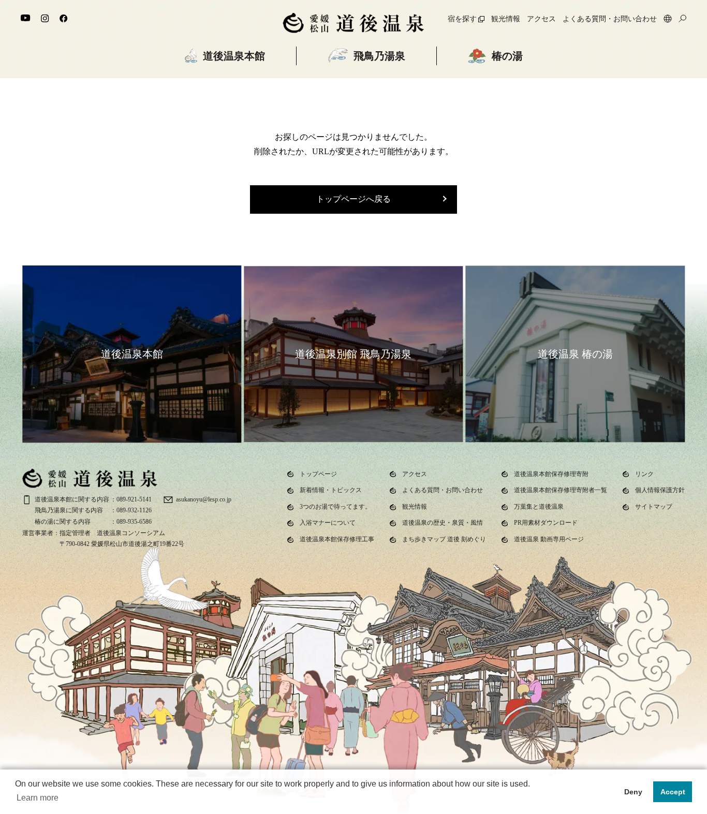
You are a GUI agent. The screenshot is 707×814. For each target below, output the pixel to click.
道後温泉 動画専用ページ (549, 539)
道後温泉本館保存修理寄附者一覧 (560, 490)
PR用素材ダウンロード (546, 522)
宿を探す (462, 19)
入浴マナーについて (328, 522)
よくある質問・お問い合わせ (610, 19)
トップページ (318, 474)
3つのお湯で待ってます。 (335, 506)
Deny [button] (633, 792)
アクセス (541, 19)
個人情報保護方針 (660, 490)
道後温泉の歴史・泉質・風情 (442, 522)
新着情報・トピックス (331, 490)
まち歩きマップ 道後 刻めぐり (444, 539)
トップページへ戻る (353, 199)
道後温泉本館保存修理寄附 (551, 474)
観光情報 (505, 19)
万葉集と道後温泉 (539, 506)
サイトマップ (653, 506)
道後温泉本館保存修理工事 (337, 539)
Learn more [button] (37, 797)
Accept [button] (672, 792)
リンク (644, 474)
